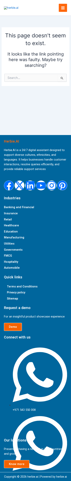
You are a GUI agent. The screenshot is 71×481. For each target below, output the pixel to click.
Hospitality (11, 262)
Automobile (12, 267)
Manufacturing (14, 237)
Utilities (9, 243)
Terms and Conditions (22, 286)
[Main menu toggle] (63, 8)
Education (11, 231)
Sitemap (12, 298)
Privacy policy (16, 292)
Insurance (11, 213)
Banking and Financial (19, 207)
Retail (8, 219)
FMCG (8, 255)
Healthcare (11, 225)
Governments (13, 249)
